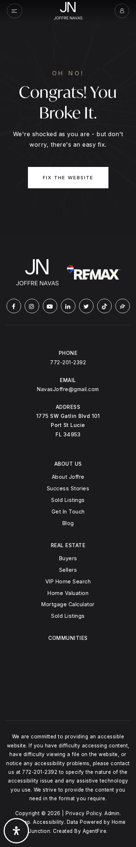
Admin (112, 813)
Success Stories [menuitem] (68, 488)
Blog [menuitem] (68, 523)
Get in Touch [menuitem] (68, 511)
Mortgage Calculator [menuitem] (68, 604)
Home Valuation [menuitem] (68, 593)
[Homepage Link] (68, 10)
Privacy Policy (84, 813)
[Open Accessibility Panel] (16, 830)
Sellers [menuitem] (68, 570)
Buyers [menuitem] (68, 558)
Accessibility (48, 822)
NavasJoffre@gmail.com (68, 389)
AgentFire (95, 831)
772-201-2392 (68, 362)
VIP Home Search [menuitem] (68, 581)
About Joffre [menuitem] (68, 477)
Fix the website (68, 177)
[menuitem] (68, 650)
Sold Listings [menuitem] (68, 500)
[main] (68, 117)
